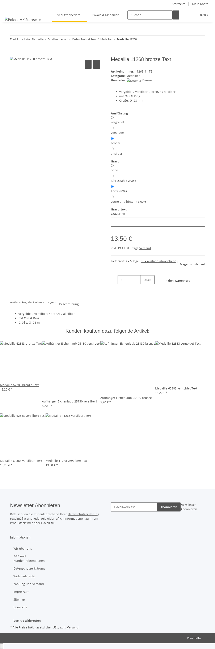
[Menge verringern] (114, 279)
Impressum (21, 592)
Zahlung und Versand (28, 584)
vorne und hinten (128, 202)
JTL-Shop (207, 638)
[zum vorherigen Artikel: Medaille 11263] (140, 40)
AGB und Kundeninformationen (29, 558)
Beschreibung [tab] (69, 304)
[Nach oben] (1, 646)
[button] (185, 15)
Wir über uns (22, 548)
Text (119, 191)
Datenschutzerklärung (83, 514)
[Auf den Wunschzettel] (96, 64)
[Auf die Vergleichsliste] (88, 64)
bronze (116, 143)
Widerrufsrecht (24, 576)
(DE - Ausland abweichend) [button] (158, 261)
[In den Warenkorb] (13, 54)
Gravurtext (118, 214)
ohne (114, 170)
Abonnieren (168, 507)
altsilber (116, 154)
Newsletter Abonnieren (189, 507)
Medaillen (133, 76)
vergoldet (117, 122)
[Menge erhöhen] (143, 288)
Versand (145, 248)
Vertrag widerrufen (27, 621)
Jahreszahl (123, 181)
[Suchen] (175, 14)
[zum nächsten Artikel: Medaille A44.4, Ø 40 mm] (147, 40)
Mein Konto (200, 4)
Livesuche (20, 607)
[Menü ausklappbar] (8, 11)
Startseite (178, 4)
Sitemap (19, 599)
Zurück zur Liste (20, 39)
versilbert (117, 133)
